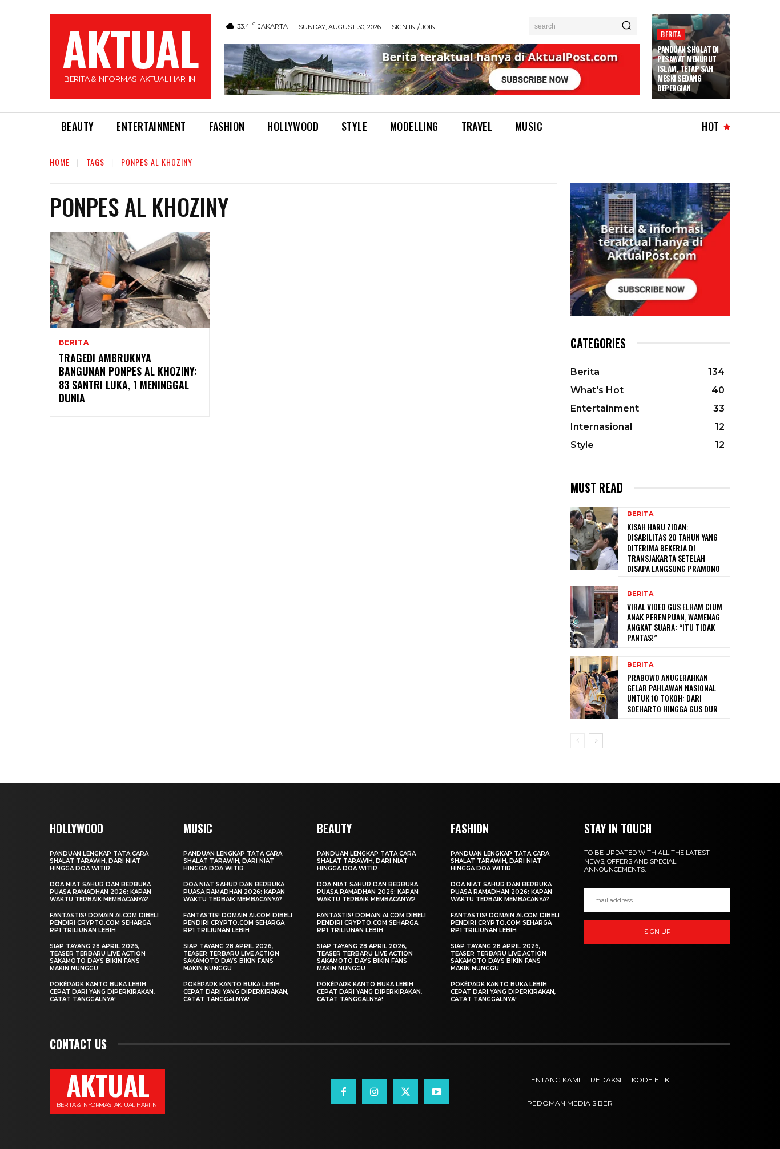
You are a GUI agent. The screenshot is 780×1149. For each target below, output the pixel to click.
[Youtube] (436, 1091)
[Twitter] (405, 1091)
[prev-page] (577, 740)
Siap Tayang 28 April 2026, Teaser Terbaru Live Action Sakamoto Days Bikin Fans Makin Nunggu (98, 957)
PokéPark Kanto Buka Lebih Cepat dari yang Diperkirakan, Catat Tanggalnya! (102, 992)
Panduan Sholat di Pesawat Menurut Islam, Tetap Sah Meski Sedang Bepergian (688, 68)
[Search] (626, 26)
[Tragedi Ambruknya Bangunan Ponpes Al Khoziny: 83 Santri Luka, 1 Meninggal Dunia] (130, 280)
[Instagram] (374, 1091)
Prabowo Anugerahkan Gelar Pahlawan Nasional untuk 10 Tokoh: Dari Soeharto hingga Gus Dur (672, 693)
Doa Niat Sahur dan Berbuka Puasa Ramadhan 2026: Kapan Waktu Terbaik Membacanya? (100, 892)
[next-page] (596, 740)
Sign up (657, 932)
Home (60, 162)
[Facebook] (343, 1091)
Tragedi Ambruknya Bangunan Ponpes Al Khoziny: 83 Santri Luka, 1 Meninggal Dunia (128, 377)
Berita (671, 34)
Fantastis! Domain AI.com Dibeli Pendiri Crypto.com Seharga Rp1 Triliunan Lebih (104, 923)
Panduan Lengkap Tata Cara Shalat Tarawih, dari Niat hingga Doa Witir (99, 861)
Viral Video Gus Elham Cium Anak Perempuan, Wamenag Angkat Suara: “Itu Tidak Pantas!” (674, 622)
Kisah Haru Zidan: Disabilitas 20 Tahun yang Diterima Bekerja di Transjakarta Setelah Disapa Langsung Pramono (673, 547)
